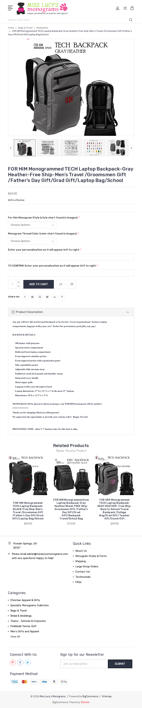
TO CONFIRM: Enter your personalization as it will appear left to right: (53, 265)
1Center (85, 702)
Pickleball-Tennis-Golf (23, 626)
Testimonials (83, 576)
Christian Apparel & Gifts (25, 600)
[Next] (131, 147)
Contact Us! (82, 571)
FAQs (78, 582)
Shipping (80, 561)
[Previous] (10, 147)
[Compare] (125, 10)
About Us (81, 550)
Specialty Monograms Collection (29, 605)
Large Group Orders (86, 566)
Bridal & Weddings (21, 615)
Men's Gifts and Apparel (24, 631)
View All (15, 636)
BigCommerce (91, 696)
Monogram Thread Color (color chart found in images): (43, 233)
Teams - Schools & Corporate (28, 621)
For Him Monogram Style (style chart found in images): (44, 217)
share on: (14, 296)
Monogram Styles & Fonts (91, 556)
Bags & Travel (18, 610)
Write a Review (16, 200)
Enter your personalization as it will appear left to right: (44, 249)
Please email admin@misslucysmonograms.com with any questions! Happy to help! (40, 556)
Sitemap (107, 696)
